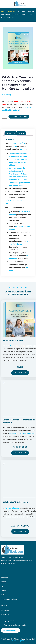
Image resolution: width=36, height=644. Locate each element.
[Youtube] (6, 570)
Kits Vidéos (12, 12)
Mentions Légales (18, 641)
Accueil (4, 12)
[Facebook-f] (10, 570)
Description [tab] (10, 133)
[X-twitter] (18, 570)
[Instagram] (14, 570)
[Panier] (5, 3)
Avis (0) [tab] (21, 133)
